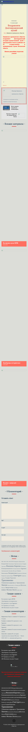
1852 (2, 561)
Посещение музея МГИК (8, 599)
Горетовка (3, 566)
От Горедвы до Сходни (7, 605)
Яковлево (15, 587)
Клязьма (23, 566)
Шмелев (3, 587)
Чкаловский (17, 585)
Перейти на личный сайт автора (10, 101)
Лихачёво (11, 571)
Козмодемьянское (7, 568)
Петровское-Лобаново (21, 573)
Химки (4, 585)
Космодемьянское (17, 568)
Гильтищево (11, 564)
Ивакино (10, 566)
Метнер (14, 571)
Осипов (19, 571)
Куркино (23, 568)
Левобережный (4, 571)
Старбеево (24, 575)
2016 (7, 561)
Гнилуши (24, 564)
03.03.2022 (14, 20)
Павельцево (4, 573)
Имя (2, 520)
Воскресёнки (4, 564)
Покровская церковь (5, 575)
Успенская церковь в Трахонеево (13, 583)
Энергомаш (9, 587)
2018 (10, 561)
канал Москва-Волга (9, 590)
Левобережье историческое (9, 601)
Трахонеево (7, 580)
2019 (12, 561)
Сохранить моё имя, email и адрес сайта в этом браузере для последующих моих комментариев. (13, 546)
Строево (3, 578)
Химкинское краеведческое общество (15, 33)
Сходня (7, 578)
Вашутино (16, 561)
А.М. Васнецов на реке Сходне (9, 607)
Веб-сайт (3, 535)
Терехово (13, 578)
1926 (5, 561)
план (21, 590)
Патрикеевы (12, 573)
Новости (4, 85)
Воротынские (22, 561)
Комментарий (4, 502)
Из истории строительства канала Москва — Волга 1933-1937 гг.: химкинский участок (12, 636)
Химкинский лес (11, 585)
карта (18, 590)
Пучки (11, 575)
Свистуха (17, 575)
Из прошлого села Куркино (9, 603)
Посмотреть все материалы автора (10, 99)
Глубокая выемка (18, 564)
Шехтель (23, 585)
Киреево (17, 566)
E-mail (3, 527)
